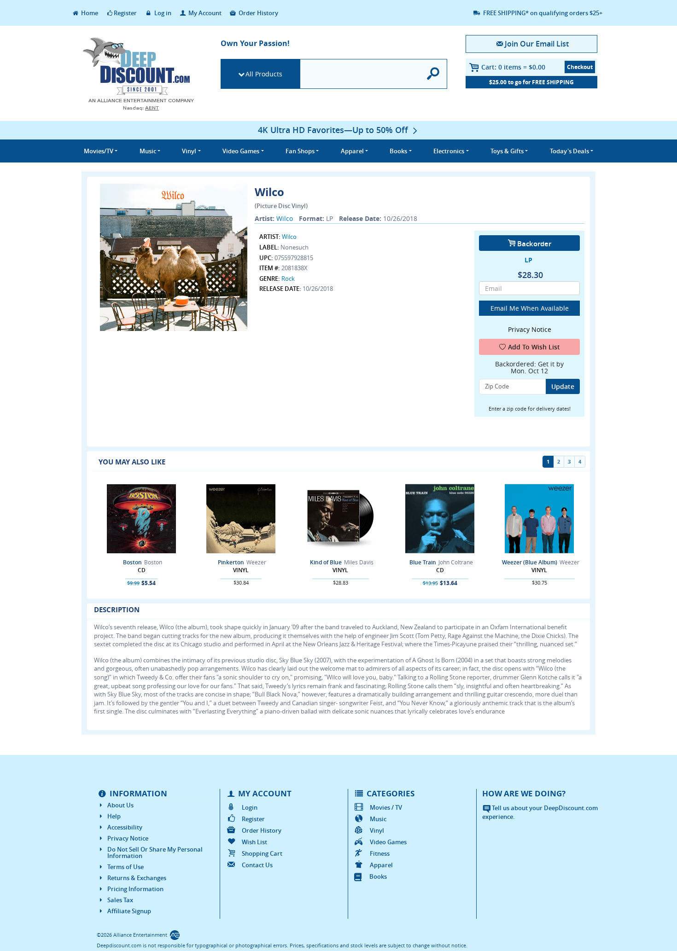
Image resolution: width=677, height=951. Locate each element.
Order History (257, 13)
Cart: (513, 67)
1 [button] (548, 461)
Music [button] (148, 151)
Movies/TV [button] (98, 151)
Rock (288, 278)
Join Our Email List (536, 44)
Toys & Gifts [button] (507, 151)
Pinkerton (231, 562)
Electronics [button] (448, 151)
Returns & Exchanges (136, 878)
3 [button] (569, 461)
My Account (204, 13)
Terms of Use (125, 867)
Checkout (580, 67)
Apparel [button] (352, 151)
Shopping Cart (262, 853)
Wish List (254, 842)
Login (249, 807)
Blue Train (422, 562)
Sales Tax (120, 900)
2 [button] (558, 461)
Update (562, 386)
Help (114, 816)
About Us (120, 805)
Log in (162, 13)
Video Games (388, 842)
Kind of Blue (326, 562)
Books (378, 876)
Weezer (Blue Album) (529, 562)
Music (378, 819)
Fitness (380, 853)
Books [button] (398, 151)
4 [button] (579, 461)
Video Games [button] (240, 151)
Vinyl (377, 830)
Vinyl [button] (189, 151)
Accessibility (124, 827)
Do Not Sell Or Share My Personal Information (155, 852)
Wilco (284, 218)
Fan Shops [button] (300, 151)
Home (89, 13)
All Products (263, 74)
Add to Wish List (534, 346)
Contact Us (257, 865)
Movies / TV (386, 807)
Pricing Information (135, 889)
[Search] (433, 74)
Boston (132, 562)
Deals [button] (569, 151)
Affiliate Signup (129, 911)
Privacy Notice (127, 838)
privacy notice (529, 329)
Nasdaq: (141, 108)
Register (125, 13)
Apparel (381, 865)
